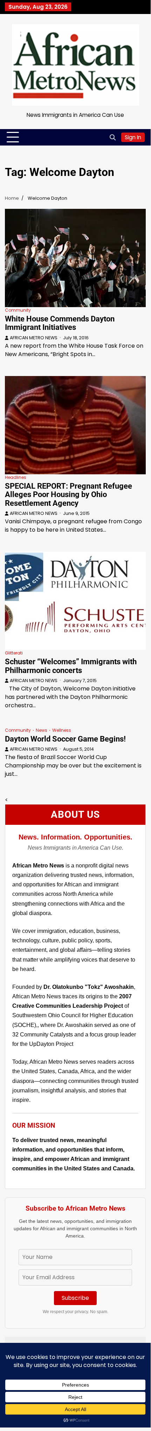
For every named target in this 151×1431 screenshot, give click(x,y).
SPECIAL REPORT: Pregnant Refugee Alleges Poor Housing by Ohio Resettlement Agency (68, 494)
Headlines (15, 477)
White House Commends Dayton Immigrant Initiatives (60, 323)
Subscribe (75, 1298)
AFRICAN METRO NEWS (33, 338)
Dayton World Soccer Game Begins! (65, 739)
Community (18, 310)
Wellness (61, 730)
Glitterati (14, 653)
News (41, 730)
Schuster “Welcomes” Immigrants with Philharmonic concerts (71, 665)
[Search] (112, 137)
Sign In (133, 137)
